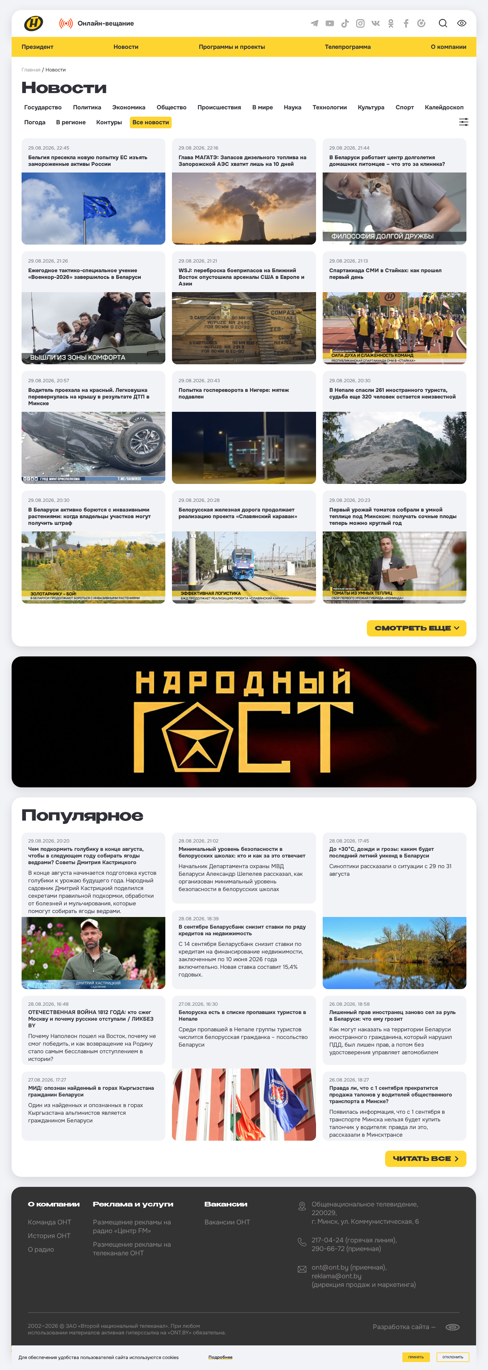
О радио (41, 1249)
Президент (37, 47)
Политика (87, 107)
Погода (34, 122)
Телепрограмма (348, 47)
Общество (172, 107)
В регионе (71, 122)
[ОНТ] (34, 23)
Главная (31, 69)
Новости (126, 47)
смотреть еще (413, 629)
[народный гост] (244, 721)
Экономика (128, 107)
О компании (448, 47)
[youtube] (330, 23)
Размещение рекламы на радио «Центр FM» (132, 1226)
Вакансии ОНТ (227, 1222)
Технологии (330, 107)
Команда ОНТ (49, 1222)
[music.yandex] (421, 23)
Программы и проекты (232, 47)
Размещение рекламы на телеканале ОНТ (132, 1248)
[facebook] (406, 23)
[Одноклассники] (391, 23)
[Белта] (448, 1327)
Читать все (422, 1159)
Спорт (405, 107)
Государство (43, 107)
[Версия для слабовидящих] (461, 23)
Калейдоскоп (444, 107)
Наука (292, 107)
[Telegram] (314, 23)
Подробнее (220, 1357)
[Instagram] (360, 23)
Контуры (109, 122)
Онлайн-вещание (106, 23)
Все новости (150, 122)
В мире (262, 107)
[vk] (375, 23)
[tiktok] (345, 23)
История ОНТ (49, 1236)
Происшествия (219, 107)
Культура (371, 107)
